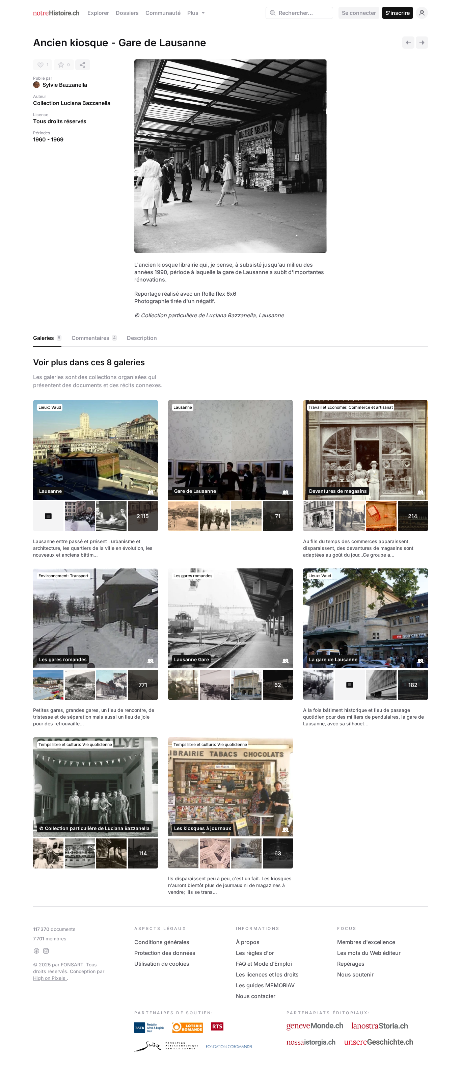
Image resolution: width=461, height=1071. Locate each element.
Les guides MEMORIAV (265, 985)
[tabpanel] (230, 625)
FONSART (72, 964)
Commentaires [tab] (94, 337)
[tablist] (230, 338)
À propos (248, 942)
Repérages (350, 963)
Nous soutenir (355, 974)
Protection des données (164, 952)
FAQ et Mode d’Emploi (264, 963)
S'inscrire (397, 12)
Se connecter (359, 12)
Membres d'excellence (366, 942)
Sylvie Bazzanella (65, 84)
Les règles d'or (255, 952)
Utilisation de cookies (161, 963)
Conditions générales (161, 942)
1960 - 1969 (48, 139)
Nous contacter (255, 996)
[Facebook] (36, 950)
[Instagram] (46, 950)
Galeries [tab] (46, 337)
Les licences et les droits (267, 974)
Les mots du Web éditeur (369, 952)
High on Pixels (50, 978)
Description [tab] (142, 337)
